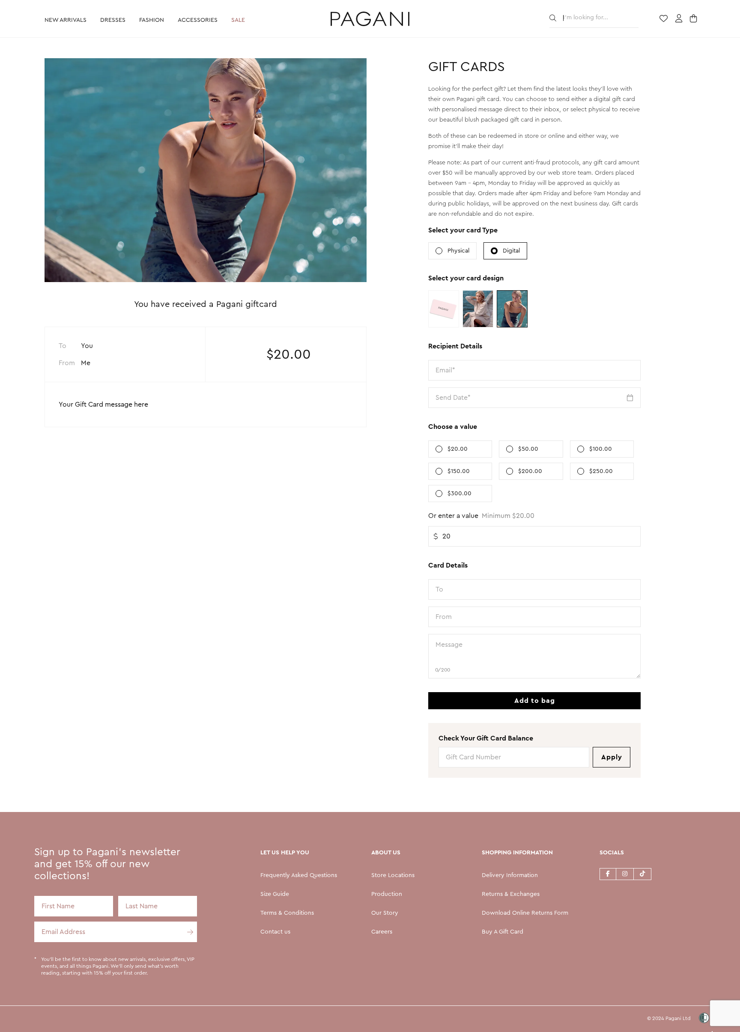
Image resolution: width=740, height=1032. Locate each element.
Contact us (275, 932)
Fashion (151, 20)
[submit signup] (186, 932)
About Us (385, 853)
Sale (238, 20)
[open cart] (694, 19)
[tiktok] (642, 873)
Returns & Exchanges (511, 894)
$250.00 (601, 471)
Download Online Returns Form (525, 913)
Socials (612, 853)
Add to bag (534, 700)
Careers (381, 932)
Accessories (198, 20)
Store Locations (393, 875)
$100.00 (600, 449)
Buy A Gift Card (502, 932)
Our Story (384, 913)
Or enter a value (481, 515)
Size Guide (274, 894)
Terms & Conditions (287, 913)
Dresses (112, 20)
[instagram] (625, 873)
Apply (611, 757)
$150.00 (459, 471)
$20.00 (458, 449)
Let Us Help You (284, 853)
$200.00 (530, 471)
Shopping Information (517, 853)
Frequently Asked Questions (298, 875)
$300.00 (459, 494)
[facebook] (608, 873)
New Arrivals (66, 20)
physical (458, 251)
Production (386, 894)
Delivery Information (510, 875)
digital (511, 251)
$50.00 (528, 449)
